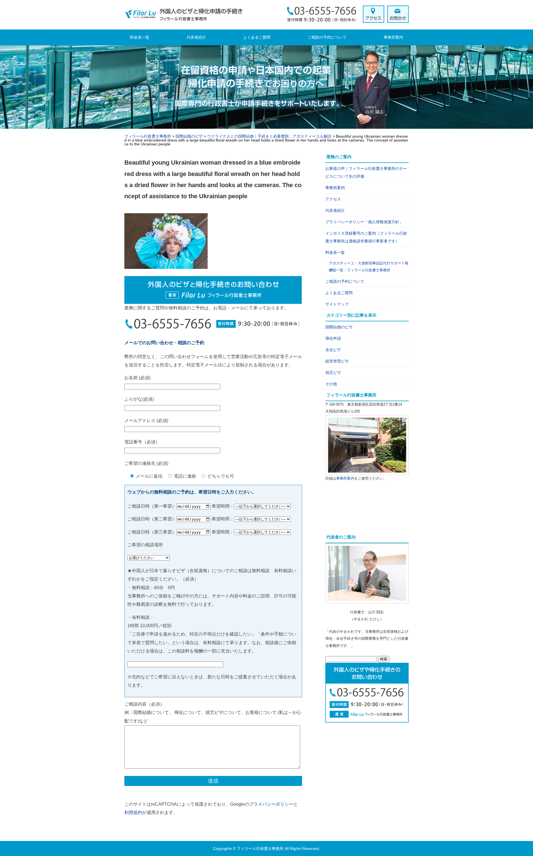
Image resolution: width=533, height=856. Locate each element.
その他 (331, 384)
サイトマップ (337, 304)
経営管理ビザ (337, 361)
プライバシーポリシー (271, 804)
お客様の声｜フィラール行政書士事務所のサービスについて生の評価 (366, 172)
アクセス (333, 199)
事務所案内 (393, 37)
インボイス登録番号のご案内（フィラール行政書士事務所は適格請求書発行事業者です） (366, 237)
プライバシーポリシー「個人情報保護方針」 (364, 222)
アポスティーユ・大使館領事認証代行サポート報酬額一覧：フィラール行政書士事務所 (368, 266)
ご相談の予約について (327, 37)
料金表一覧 (139, 37)
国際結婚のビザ (339, 327)
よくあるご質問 (256, 37)
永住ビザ (333, 350)
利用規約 (133, 812)
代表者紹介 (196, 37)
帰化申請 (333, 338)
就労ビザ (333, 372)
